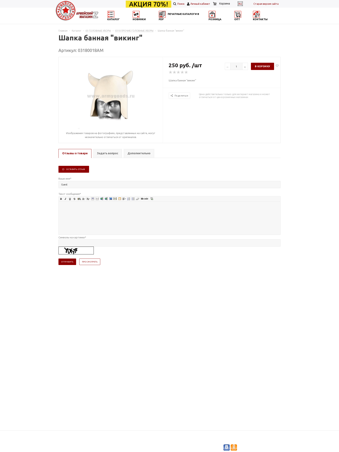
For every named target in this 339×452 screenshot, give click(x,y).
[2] (175, 72)
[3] (178, 72)
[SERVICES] (187, 23)
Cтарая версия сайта (266, 3)
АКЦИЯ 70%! (148, 4)
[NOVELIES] (149, 23)
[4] (182, 72)
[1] (171, 72)
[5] (186, 72)
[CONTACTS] (263, 23)
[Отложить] (277, 65)
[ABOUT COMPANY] (225, 23)
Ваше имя (64, 178)
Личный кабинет (200, 3)
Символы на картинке (72, 237)
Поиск (181, 3)
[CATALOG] (111, 23)
